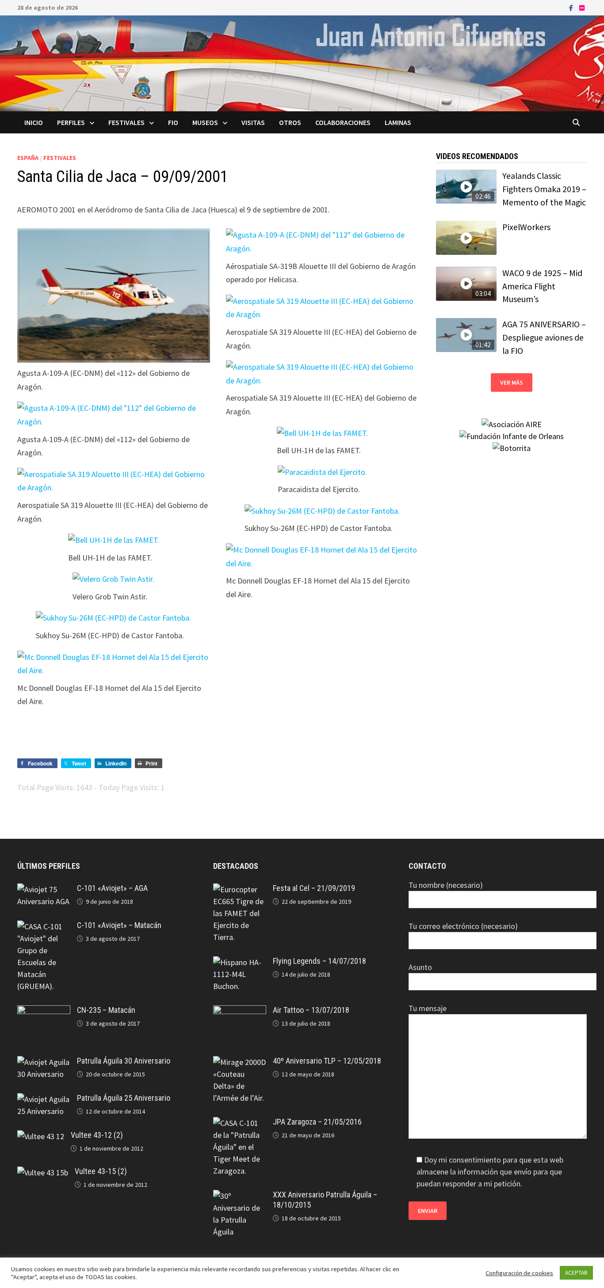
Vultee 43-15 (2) (101, 1171)
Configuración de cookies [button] (519, 1273)
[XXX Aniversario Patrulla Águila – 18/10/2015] (239, 1196)
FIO (173, 122)
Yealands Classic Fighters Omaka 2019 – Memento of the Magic (544, 188)
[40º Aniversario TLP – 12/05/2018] (239, 1062)
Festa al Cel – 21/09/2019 (314, 888)
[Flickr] (582, 7)
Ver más (511, 382)
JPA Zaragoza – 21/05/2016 (317, 1121)
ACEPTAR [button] (576, 1273)
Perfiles (71, 122)
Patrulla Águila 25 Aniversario (123, 1097)
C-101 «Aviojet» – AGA (112, 888)
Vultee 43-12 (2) (97, 1135)
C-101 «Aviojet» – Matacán (119, 925)
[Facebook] (572, 7)
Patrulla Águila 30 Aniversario (123, 1060)
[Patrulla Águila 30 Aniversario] (43, 1062)
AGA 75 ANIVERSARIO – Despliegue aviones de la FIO (544, 337)
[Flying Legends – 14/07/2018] (239, 962)
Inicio (33, 122)
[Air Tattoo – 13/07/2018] (239, 1011)
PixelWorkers (526, 227)
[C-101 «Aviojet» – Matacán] (43, 926)
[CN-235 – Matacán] (43, 1011)
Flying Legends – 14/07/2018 (319, 961)
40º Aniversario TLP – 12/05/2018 (327, 1060)
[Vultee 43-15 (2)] (42, 1172)
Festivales (126, 122)
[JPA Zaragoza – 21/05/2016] (239, 1123)
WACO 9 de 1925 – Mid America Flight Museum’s (542, 286)
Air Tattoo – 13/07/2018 (311, 1010)
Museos (205, 122)
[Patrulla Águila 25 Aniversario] (43, 1099)
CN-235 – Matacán (106, 1010)
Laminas (398, 122)
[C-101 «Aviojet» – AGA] (43, 889)
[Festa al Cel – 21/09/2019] (239, 889)
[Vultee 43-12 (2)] (40, 1136)
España (27, 158)
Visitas (253, 122)
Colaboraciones (343, 122)
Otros (290, 122)
